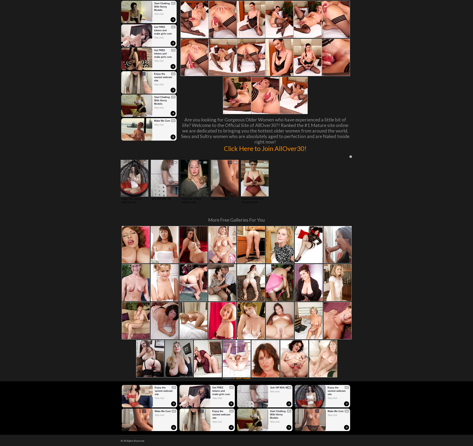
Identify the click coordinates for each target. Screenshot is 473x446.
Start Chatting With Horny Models (162, 6)
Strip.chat (159, 14)
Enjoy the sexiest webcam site (163, 77)
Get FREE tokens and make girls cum (163, 30)
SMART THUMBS (243, 378)
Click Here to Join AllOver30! (265, 148)
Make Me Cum (162, 120)
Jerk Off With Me (161, 198)
